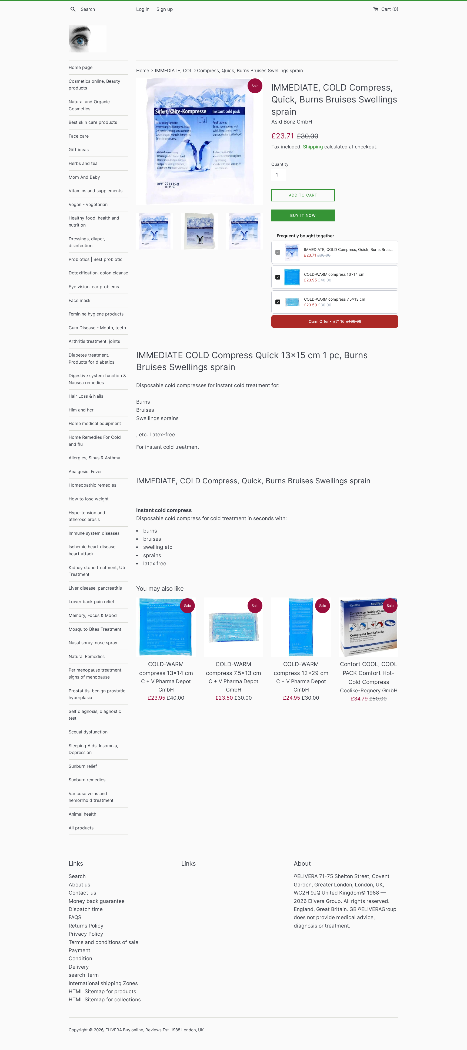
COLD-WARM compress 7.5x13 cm (334, 299)
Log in (142, 9)
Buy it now (303, 215)
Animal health (82, 814)
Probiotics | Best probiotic (95, 259)
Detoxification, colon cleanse (98, 272)
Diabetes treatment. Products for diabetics (91, 358)
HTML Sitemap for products (102, 991)
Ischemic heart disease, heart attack (92, 550)
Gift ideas (79, 149)
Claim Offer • (335, 321)
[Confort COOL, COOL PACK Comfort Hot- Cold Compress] (368, 627)
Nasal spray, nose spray (93, 642)
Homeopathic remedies (92, 485)
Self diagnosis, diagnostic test (95, 715)
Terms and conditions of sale (103, 942)
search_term (84, 975)
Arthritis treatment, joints (94, 341)
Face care (79, 136)
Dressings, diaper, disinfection (87, 242)
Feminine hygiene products (96, 314)
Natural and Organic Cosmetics (89, 105)
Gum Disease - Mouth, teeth (97, 327)
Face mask (80, 300)
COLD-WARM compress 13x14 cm (334, 274)
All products (81, 827)
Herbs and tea (83, 163)
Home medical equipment (95, 423)
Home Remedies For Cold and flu (95, 440)
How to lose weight (89, 498)
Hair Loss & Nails (86, 396)
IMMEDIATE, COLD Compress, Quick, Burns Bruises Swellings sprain (349, 249)
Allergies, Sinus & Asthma (94, 457)
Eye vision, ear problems (94, 286)
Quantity (279, 164)
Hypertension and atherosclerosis (87, 516)
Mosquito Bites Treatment (95, 629)
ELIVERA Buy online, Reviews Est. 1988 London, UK (154, 1029)
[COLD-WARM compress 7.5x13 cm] (233, 627)
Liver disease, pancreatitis (95, 588)
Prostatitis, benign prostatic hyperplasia (97, 694)
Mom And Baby (84, 177)
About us (79, 885)
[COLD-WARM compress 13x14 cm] (166, 627)
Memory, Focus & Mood (93, 615)
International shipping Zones (103, 983)
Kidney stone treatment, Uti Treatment (97, 571)
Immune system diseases (94, 533)
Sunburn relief (83, 766)
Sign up (164, 9)
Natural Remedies (87, 656)
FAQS (75, 917)
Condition (80, 958)
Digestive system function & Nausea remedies (97, 379)
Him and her (81, 410)
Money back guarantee (97, 901)
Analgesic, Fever (85, 471)
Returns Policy (86, 926)
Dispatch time (86, 909)
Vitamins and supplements (95, 190)
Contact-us (82, 893)
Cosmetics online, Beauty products (94, 84)
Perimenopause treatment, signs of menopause (95, 673)
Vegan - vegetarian (88, 204)
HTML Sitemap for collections (105, 999)
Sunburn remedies (87, 779)
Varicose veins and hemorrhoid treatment (91, 797)
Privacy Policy (86, 934)
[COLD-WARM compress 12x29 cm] (301, 627)
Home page (80, 67)
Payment (79, 950)
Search (77, 876)
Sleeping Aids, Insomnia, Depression (93, 749)
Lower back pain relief (91, 601)
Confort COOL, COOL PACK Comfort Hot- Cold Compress (368, 673)
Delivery (79, 967)
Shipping (313, 146)
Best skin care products (93, 122)
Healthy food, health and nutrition (94, 221)
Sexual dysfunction (88, 732)
